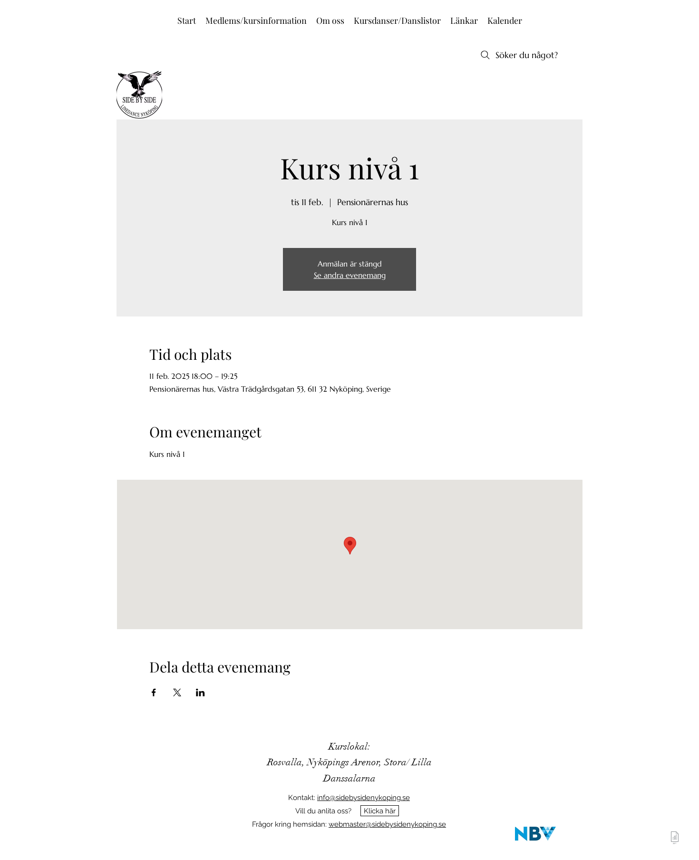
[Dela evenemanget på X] (177, 692)
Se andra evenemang (350, 275)
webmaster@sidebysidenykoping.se (387, 824)
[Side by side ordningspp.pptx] (675, 839)
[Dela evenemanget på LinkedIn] (200, 692)
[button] (256, 21)
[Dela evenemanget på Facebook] (153, 692)
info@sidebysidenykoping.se (363, 797)
